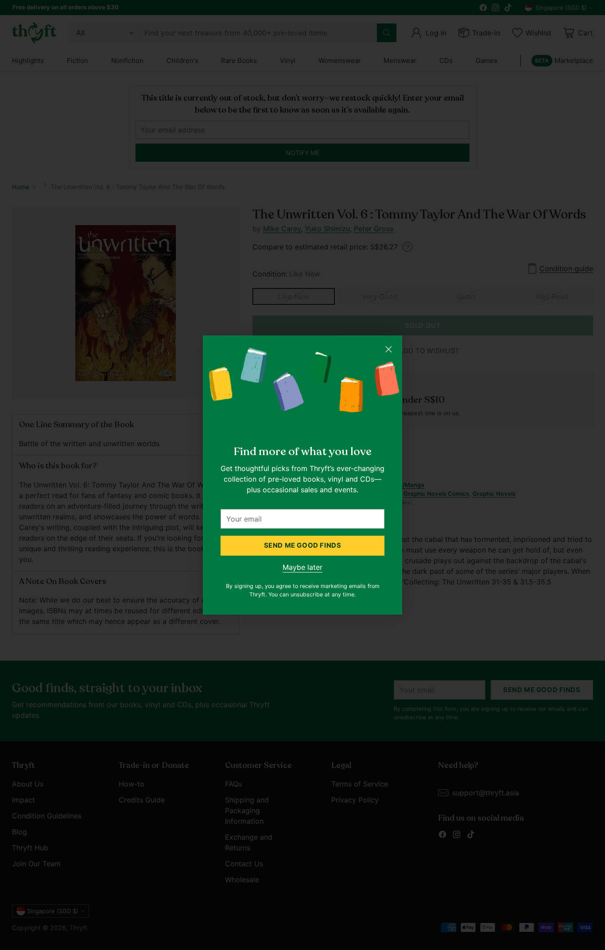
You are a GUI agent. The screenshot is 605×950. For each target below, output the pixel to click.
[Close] (388, 349)
